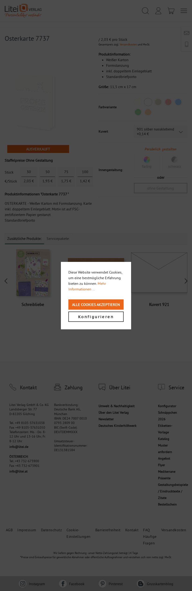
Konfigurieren (96, 316)
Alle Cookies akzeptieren (96, 304)
